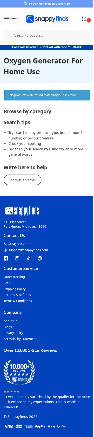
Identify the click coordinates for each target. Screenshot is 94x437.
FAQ (7, 283)
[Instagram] (17, 258)
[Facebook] (6, 258)
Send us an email (23, 180)
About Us (10, 321)
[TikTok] (28, 258)
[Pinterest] (40, 258)
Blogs (8, 327)
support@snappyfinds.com (28, 250)
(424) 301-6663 (19, 244)
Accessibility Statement (20, 339)
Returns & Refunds (17, 294)
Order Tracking (14, 277)
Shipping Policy (15, 289)
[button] (84, 19)
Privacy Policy (13, 332)
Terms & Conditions (18, 301)
